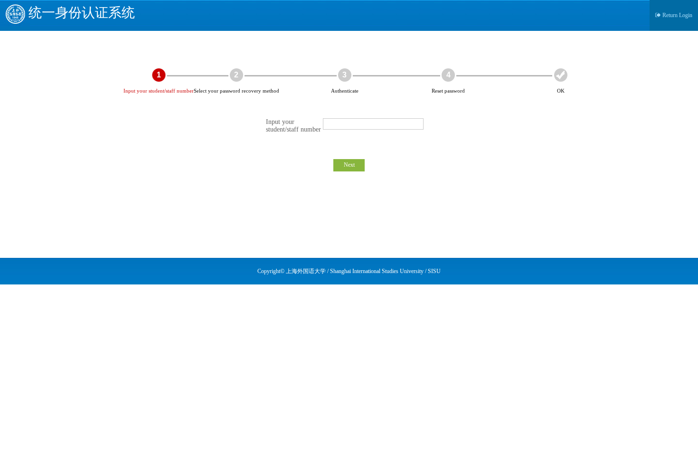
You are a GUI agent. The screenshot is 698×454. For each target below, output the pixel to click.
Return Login (677, 15)
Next (349, 164)
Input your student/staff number (293, 125)
